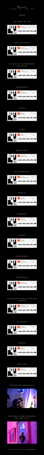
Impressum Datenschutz (31, 449)
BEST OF (21, 8)
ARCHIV (33, 8)
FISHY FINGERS (13, 8)
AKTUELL (27, 8)
